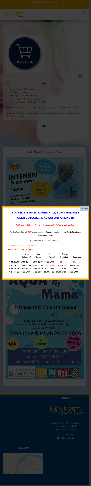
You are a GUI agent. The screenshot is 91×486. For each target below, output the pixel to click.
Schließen (84, 208)
